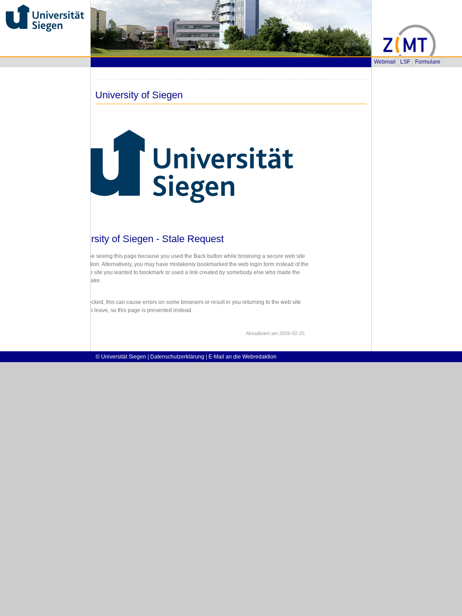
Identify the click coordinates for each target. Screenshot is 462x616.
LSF (405, 62)
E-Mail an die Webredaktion (242, 357)
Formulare (427, 62)
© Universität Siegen (121, 357)
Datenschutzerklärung (177, 357)
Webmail (385, 62)
